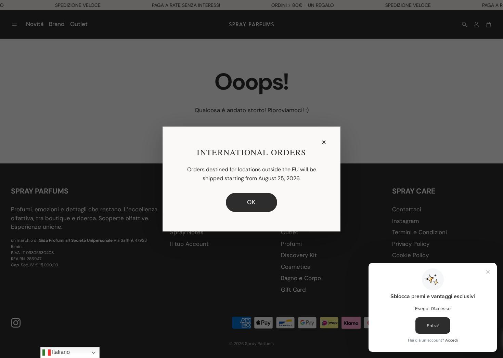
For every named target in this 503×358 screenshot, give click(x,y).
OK (251, 202)
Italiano (60, 352)
